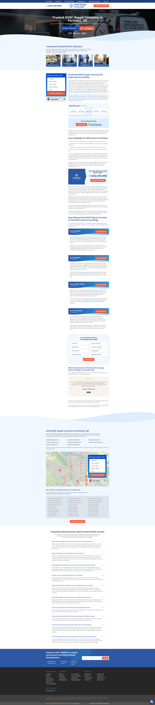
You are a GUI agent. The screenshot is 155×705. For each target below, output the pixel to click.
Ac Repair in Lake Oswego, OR (96, 442)
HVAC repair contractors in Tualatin (76, 98)
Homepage (49, 1)
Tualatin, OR (87, 679)
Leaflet (107, 485)
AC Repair (58, 1)
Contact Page (49, 678)
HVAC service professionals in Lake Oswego (78, 92)
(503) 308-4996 (88, 28)
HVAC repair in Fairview (100, 147)
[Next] (107, 111)
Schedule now (89, 359)
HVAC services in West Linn (100, 141)
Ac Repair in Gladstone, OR (52, 442)
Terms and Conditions (51, 683)
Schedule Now (81, 124)
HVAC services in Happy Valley (80, 96)
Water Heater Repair (94, 1)
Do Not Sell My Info (76, 703)
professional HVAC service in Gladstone (96, 96)
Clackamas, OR (100, 674)
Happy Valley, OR (88, 678)
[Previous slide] (70, 386)
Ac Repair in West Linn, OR (73, 444)
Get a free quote (101, 231)
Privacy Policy (49, 681)
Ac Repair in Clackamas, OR (73, 439)
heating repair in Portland (88, 272)
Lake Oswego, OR (101, 678)
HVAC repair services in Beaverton (85, 90)
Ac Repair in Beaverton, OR (52, 439)
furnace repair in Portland (80, 247)
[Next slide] (107, 386)
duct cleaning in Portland (86, 325)
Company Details (50, 679)
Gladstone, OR (100, 676)
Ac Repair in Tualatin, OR (51, 444)
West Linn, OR (100, 679)
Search (105, 658)
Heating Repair (81, 1)
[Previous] (70, 111)
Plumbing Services (63, 679)
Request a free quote (101, 5)
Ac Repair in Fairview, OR (94, 439)
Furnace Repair (62, 678)
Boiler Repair (62, 676)
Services (106, 1)
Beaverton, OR (88, 674)
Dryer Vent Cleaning (75, 676)
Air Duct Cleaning (68, 1)
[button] (59, 470)
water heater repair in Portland (93, 298)
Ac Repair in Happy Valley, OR (74, 442)
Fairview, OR (87, 676)
